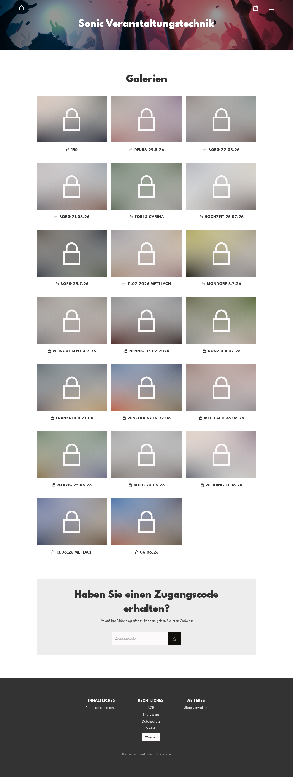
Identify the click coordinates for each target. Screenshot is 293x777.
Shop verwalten (195, 708)
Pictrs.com (165, 754)
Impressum (151, 714)
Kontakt (150, 728)
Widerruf (151, 737)
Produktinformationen (101, 708)
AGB (151, 708)
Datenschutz (151, 721)
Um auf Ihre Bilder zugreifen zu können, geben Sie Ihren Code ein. (147, 621)
